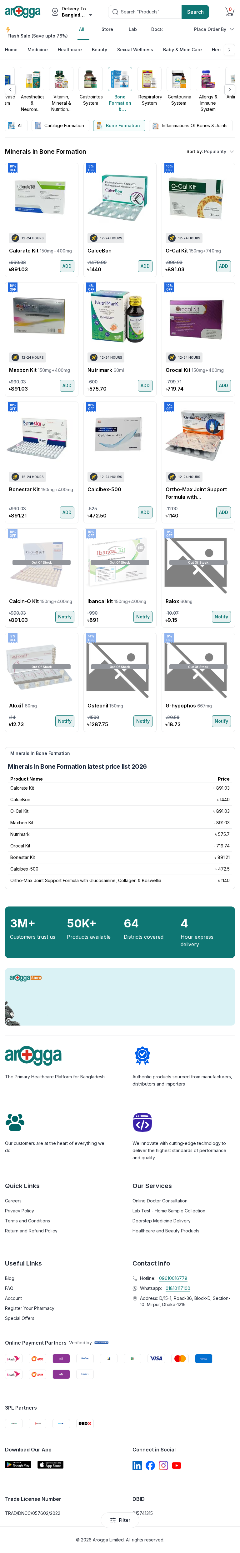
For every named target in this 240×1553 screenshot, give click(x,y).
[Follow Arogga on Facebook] (150, 1465)
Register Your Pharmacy (29, 1308)
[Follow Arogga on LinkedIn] (137, 1465)
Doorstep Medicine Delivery (161, 1220)
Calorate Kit (22, 788)
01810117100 (178, 1288)
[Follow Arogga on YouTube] (176, 1465)
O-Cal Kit (19, 811)
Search (195, 12)
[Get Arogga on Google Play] (18, 1465)
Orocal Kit (20, 845)
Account (13, 1298)
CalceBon (20, 799)
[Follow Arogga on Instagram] (163, 1465)
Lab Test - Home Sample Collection (168, 1210)
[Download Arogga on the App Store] (51, 1465)
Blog (9, 1278)
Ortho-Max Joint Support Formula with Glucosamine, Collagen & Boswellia (85, 880)
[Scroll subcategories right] (229, 49)
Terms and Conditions (27, 1220)
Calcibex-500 (24, 868)
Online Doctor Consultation (160, 1200)
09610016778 (173, 1278)
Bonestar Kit (22, 857)
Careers (13, 1200)
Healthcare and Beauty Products (165, 1230)
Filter (124, 1520)
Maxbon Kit (21, 822)
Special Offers (19, 1318)
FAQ (9, 1288)
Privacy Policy (19, 1210)
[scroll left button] (10, 89)
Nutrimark (20, 834)
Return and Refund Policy (31, 1230)
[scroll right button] (229, 89)
